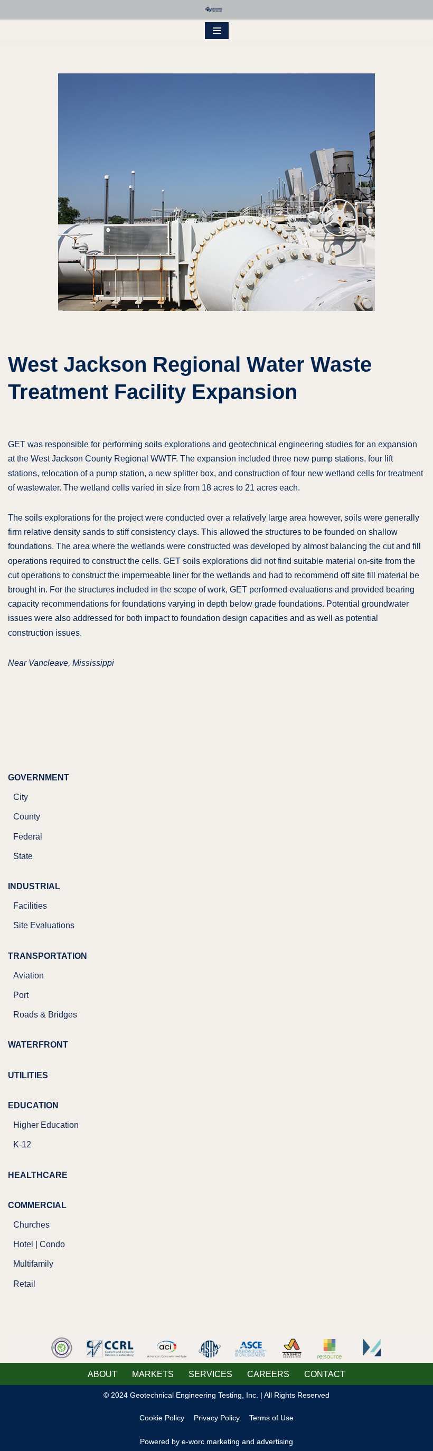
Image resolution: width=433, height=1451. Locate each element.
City (20, 797)
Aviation (28, 975)
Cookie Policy (161, 1418)
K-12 (22, 1144)
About (102, 1374)
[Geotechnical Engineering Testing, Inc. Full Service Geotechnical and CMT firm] (216, 9)
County (26, 816)
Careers (268, 1374)
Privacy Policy (217, 1418)
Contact (324, 1374)
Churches (31, 1224)
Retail (24, 1283)
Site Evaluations (43, 925)
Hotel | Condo (39, 1244)
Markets (153, 1374)
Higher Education (46, 1124)
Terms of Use (271, 1418)
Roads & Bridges (45, 1014)
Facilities (30, 905)
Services (210, 1374)
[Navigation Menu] (216, 31)
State (23, 856)
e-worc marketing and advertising (237, 1441)
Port (21, 995)
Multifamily (33, 1263)
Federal (27, 836)
